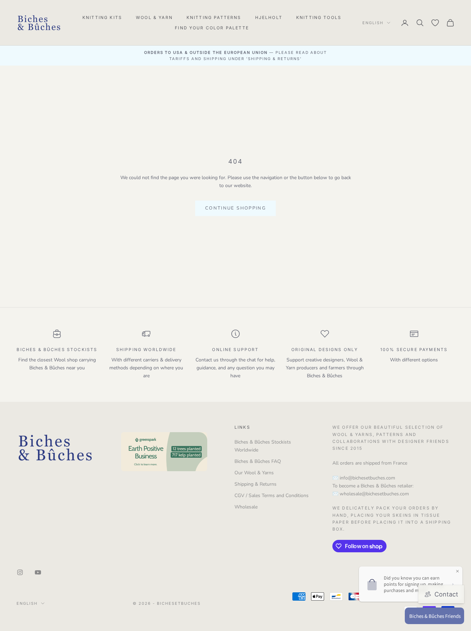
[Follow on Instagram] (20, 572)
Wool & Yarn (154, 17)
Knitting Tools (318, 17)
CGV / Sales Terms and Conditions (271, 495)
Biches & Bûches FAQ (257, 461)
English (372, 22)
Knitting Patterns (214, 17)
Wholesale (246, 507)
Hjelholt (268, 17)
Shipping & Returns (255, 484)
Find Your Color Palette (212, 27)
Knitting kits (102, 17)
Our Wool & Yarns (254, 472)
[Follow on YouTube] (37, 572)
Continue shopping (235, 208)
